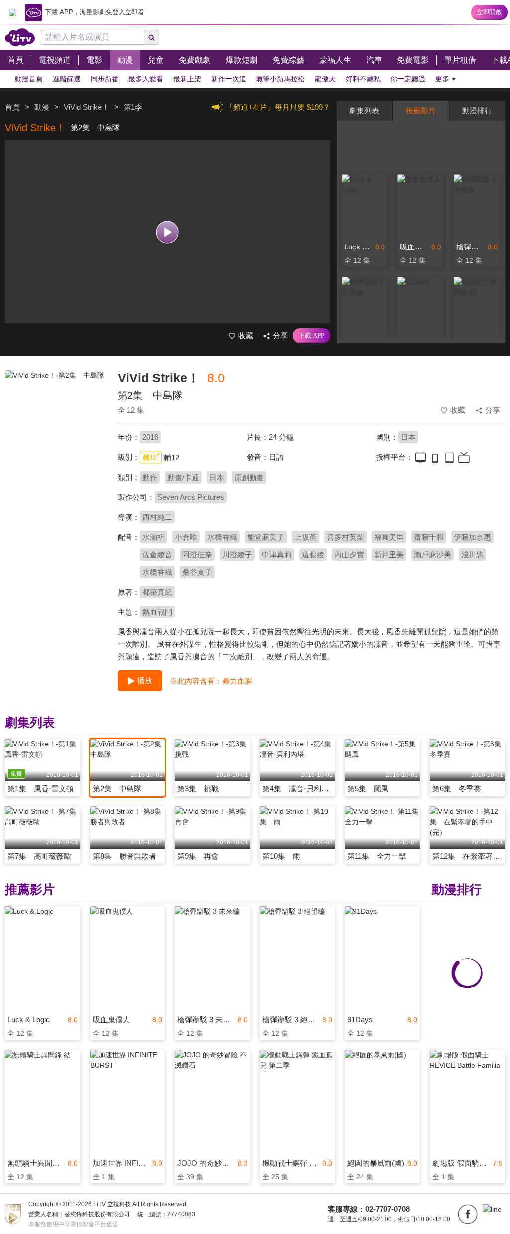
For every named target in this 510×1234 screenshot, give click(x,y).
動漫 (41, 107)
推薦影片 (421, 110)
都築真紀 (157, 592)
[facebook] (468, 1214)
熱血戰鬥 (157, 612)
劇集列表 (364, 110)
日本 (408, 437)
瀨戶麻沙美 (432, 554)
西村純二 (157, 517)
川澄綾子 (237, 554)
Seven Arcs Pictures (190, 497)
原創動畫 (249, 477)
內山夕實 (349, 554)
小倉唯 (186, 537)
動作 (149, 477)
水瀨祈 (153, 537)
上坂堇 (305, 537)
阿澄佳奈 (197, 554)
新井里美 (389, 554)
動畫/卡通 (183, 477)
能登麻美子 (265, 537)
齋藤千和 (429, 537)
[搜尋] (151, 37)
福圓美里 (389, 537)
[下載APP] (311, 335)
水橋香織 (222, 537)
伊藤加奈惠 (472, 537)
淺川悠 (472, 554)
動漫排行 (477, 110)
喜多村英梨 (345, 537)
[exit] (12, 12)
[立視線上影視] (20, 37)
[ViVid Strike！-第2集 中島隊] (55, 441)
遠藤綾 (313, 554)
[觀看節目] (167, 232)
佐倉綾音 (157, 554)
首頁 (12, 107)
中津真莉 (277, 554)
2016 (150, 437)
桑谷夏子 (197, 572)
